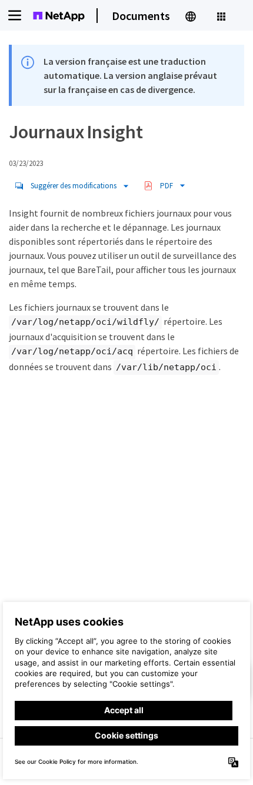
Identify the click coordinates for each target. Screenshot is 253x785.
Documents (141, 15)
